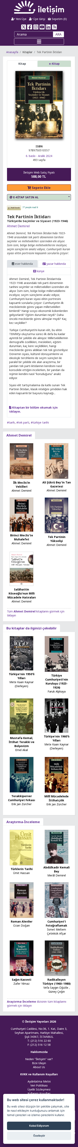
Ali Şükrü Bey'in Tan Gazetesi (56, 484)
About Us (39, 1067)
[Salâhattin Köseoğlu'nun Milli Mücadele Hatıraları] (22, 568)
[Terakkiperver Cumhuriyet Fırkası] (22, 774)
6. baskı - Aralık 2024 (39, 156)
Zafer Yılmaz (21, 983)
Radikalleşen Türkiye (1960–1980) (56, 981)
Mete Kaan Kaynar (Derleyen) (21, 684)
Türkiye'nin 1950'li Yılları (21, 676)
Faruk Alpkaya (57, 691)
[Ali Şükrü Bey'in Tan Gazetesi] (57, 461)
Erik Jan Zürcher (21, 804)
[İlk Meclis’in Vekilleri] (22, 461)
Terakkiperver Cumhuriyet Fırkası (21, 798)
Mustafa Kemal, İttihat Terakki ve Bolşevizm (21, 742)
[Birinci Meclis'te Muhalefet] (22, 514)
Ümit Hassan (21, 873)
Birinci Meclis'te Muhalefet (21, 537)
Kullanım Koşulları (39, 1093)
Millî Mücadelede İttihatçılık (56, 798)
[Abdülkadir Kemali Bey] (57, 846)
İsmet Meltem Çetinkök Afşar (56, 931)
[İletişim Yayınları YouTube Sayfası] (42, 27)
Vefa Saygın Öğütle (55, 987)
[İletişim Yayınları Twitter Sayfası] (23, 27)
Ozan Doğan (21, 925)
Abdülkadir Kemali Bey (56, 869)
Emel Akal (21, 750)
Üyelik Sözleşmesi (39, 1089)
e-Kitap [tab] (54, 63)
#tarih (11, 422)
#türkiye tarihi (40, 422)
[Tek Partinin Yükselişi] (57, 515)
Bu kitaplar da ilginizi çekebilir (31, 628)
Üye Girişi (39, 19)
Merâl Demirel (56, 875)
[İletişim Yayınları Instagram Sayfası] (36, 27)
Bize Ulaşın (39, 1063)
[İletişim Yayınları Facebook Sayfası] (30, 27)
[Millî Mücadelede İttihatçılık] (57, 774)
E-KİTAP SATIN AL (25, 197)
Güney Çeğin (56, 991)
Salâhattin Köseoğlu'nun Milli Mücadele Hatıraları (21, 593)
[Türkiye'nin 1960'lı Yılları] (57, 715)
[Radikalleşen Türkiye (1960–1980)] (57, 958)
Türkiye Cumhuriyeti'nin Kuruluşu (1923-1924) (56, 681)
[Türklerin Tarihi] (22, 847)
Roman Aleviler (21, 921)
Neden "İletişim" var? (39, 1059)
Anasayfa (12, 52)
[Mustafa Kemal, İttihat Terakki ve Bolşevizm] (22, 716)
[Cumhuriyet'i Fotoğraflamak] (57, 900)
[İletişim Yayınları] (39, 7)
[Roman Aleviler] (22, 900)
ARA (58, 34)
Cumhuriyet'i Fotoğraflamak (56, 923)
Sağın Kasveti (21, 979)
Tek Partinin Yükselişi (56, 539)
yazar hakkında (56, 264)
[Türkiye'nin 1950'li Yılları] (22, 653)
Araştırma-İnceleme (23, 822)
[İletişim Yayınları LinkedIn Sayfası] (48, 27)
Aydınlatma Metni (39, 1081)
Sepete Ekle (41, 188)
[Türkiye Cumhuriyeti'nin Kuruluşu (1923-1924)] (57, 654)
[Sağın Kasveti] (22, 958)
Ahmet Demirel (18, 226)
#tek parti (22, 422)
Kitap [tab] (22, 63)
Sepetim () (59, 19)
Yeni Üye (20, 19)
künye (40, 271)
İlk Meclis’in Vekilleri (21, 484)
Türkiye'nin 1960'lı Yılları (56, 738)
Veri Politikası (39, 1085)
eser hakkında (23, 264)
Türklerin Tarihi (22, 869)
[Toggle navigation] (39, 41)
